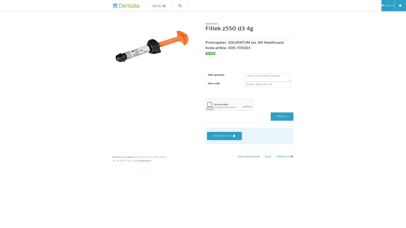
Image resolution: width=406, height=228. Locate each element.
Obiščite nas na (283, 157)
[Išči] (180, 5)
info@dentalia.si (144, 161)
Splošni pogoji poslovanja (249, 157)
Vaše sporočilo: (216, 75)
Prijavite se (223, 136)
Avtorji (268, 157)
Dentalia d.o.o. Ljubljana (123, 157)
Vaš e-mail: (214, 83)
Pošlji (282, 116)
